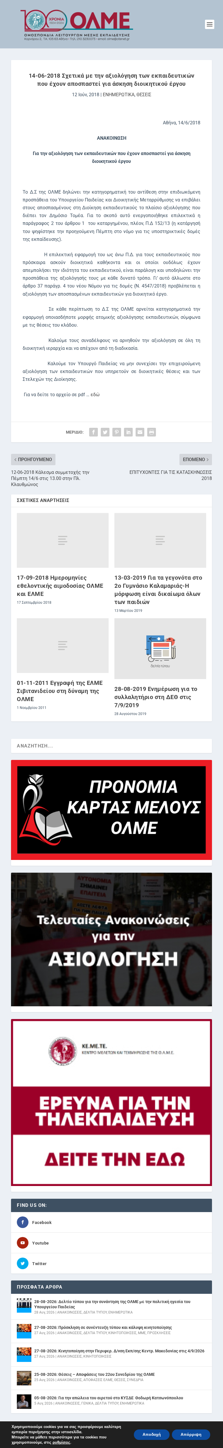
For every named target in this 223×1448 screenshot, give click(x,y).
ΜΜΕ (142, 1333)
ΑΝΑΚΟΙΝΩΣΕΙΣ (69, 1312)
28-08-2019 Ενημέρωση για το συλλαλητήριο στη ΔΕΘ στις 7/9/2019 (155, 697)
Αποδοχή (152, 1434)
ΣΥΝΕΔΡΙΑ (135, 1380)
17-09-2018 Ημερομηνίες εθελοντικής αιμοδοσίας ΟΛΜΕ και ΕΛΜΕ (60, 585)
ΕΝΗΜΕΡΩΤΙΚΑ (118, 94)
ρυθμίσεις (61, 1442)
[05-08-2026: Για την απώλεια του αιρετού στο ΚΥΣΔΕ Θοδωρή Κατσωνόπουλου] (24, 1401)
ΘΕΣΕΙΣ (143, 94)
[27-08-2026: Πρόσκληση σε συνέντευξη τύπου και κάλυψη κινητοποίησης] (24, 1331)
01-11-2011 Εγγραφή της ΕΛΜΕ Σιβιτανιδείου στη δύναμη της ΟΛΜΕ (60, 691)
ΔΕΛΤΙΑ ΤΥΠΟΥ (95, 1312)
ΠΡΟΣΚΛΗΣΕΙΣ (159, 1333)
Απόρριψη (191, 1434)
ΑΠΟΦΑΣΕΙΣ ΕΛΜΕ (98, 1380)
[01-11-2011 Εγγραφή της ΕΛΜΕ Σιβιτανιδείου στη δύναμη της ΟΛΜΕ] (63, 645)
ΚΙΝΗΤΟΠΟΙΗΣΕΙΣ (122, 1333)
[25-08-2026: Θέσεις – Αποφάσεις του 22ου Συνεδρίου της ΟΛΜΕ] (24, 1378)
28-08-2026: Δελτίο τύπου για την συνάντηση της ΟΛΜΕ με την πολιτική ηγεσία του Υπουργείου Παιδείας (112, 1304)
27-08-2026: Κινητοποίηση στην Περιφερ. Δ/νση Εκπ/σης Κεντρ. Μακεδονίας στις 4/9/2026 (119, 1351)
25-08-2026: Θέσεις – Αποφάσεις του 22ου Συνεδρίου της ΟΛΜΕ (94, 1374)
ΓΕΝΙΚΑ (87, 1403)
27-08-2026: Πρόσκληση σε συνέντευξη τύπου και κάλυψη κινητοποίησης (103, 1327)
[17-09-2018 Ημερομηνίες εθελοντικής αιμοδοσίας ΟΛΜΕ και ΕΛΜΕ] (63, 540)
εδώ (95, 394)
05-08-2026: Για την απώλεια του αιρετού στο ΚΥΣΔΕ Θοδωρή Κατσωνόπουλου (108, 1398)
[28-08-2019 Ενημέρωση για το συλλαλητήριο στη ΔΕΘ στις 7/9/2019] (160, 648)
